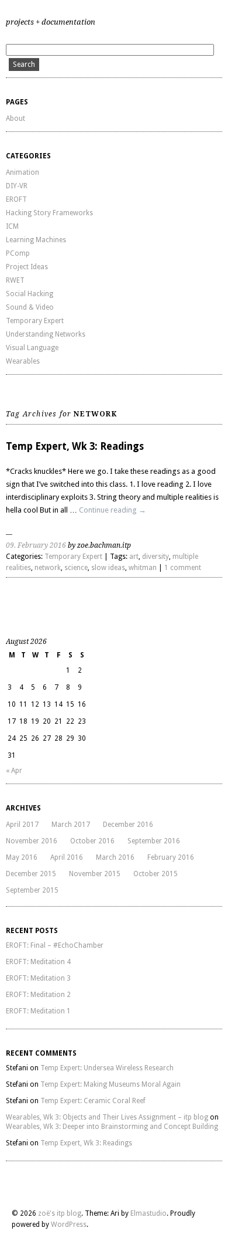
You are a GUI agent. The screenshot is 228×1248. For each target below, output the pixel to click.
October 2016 (92, 841)
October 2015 (155, 874)
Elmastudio (148, 1213)
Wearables (23, 361)
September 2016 (153, 841)
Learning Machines (36, 240)
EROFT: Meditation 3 (38, 978)
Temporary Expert (35, 321)
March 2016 (115, 857)
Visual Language (32, 348)
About (15, 118)
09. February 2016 (36, 545)
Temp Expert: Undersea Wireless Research (107, 1068)
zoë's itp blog (59, 1213)
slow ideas (108, 568)
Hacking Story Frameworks (49, 213)
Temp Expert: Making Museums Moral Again (110, 1084)
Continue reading (112, 510)
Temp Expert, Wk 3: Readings (75, 446)
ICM (12, 226)
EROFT (16, 199)
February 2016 (170, 857)
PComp (18, 253)
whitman (143, 568)
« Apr (14, 771)
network (47, 568)
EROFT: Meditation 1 (38, 1011)
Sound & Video (30, 307)
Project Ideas (27, 267)
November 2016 (31, 841)
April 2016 (66, 857)
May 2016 (21, 857)
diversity (155, 556)
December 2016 (128, 824)
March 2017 (70, 824)
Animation (22, 172)
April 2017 (22, 824)
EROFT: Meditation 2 (38, 995)
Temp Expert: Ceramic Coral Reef (93, 1101)
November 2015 (94, 874)
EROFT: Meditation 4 (38, 962)
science (76, 568)
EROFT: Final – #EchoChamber (54, 945)
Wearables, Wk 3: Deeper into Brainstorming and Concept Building (112, 1126)
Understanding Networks (45, 334)
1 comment (182, 568)
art (134, 556)
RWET (15, 280)
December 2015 (31, 874)
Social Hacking (29, 294)
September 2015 (32, 890)
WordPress (69, 1224)
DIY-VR (16, 186)
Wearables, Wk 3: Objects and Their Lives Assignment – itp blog (107, 1117)
